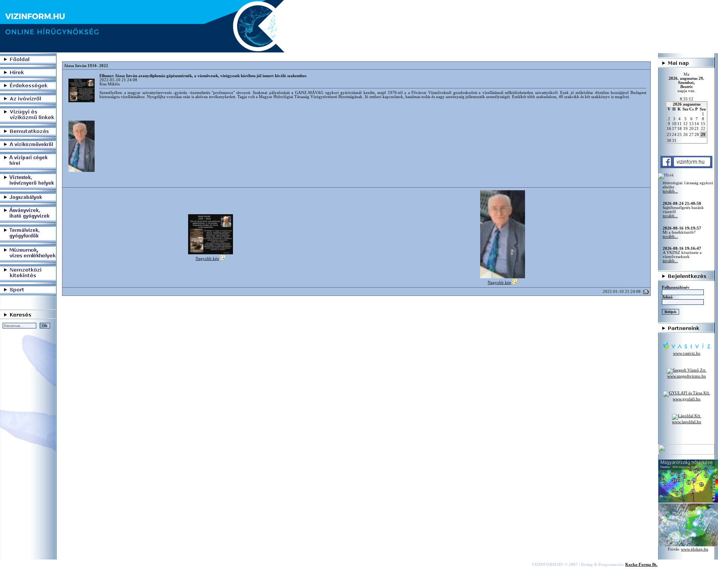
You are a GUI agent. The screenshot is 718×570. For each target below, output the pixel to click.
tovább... (670, 205)
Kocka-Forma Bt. (641, 565)
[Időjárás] (688, 501)
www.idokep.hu (694, 549)
